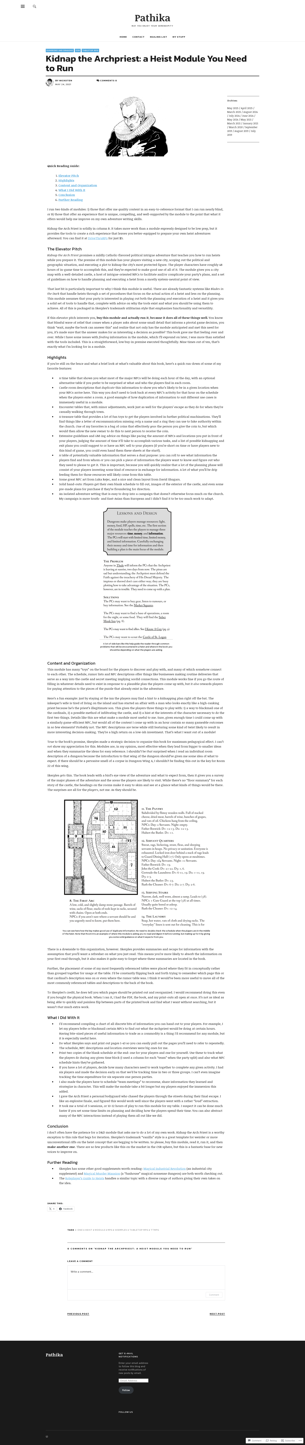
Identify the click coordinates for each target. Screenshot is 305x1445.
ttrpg (155, 1230)
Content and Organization (77, 185)
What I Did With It (71, 190)
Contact (138, 37)
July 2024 (234, 115)
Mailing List (158, 37)
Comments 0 (108, 80)
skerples (121, 1230)
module (100, 1230)
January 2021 (250, 123)
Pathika (152, 17)
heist (88, 1230)
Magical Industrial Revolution (164, 1169)
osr (78, 50)
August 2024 (250, 112)
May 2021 (246, 119)
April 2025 (247, 108)
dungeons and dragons (60, 50)
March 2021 (234, 123)
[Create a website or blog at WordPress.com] (47, 1436)
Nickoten (65, 80)
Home (123, 37)
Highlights (66, 180)
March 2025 (234, 112)
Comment (214, 1294)
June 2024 (248, 115)
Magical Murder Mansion (102, 1173)
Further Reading (70, 200)
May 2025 (232, 108)
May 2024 (232, 119)
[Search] (34, 6)
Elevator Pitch (68, 176)
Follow (126, 1390)
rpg (110, 1230)
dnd (80, 1230)
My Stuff (179, 37)
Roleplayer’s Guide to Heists (84, 1178)
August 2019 (241, 131)
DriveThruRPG (98, 238)
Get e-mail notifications (128, 1354)
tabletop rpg (90, 50)
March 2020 (236, 127)
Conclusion (66, 195)
